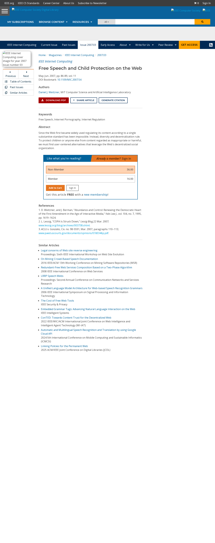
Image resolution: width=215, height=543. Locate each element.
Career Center (51, 3)
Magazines (55, 55)
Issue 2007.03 (88, 45)
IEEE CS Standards (28, 3)
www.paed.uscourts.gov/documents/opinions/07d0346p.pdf (73, 233)
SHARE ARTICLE (85, 100)
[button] (196, 3)
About (123, 45)
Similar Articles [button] (18, 92)
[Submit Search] (202, 22)
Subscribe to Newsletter (92, 3)
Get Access (189, 44)
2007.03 (101, 55)
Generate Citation (113, 100)
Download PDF (55, 100)
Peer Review (165, 45)
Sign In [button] (207, 3)
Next (26, 76)
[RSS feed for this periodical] (211, 45)
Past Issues (68, 45)
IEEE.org (9, 3)
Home (42, 55)
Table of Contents (20, 81)
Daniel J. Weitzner (49, 92)
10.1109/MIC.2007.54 (69, 79)
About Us (68, 3)
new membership (96, 194)
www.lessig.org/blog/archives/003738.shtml (64, 225)
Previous (11, 76)
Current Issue (49, 45)
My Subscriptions (20, 21)
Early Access (108, 45)
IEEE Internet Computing (21, 45)
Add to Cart (55, 187)
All (106, 21)
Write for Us (142, 45)
